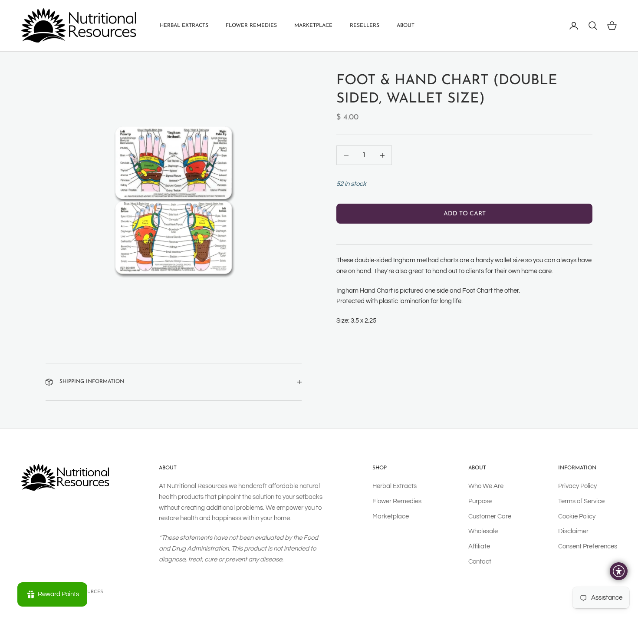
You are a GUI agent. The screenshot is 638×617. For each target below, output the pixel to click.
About (405, 25)
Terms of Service (581, 501)
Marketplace (313, 25)
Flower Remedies (251, 25)
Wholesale (483, 531)
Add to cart (465, 214)
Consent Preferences (587, 546)
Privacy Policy (577, 486)
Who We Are (485, 486)
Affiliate (479, 546)
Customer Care (489, 516)
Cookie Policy (576, 516)
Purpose (480, 501)
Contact (479, 561)
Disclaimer (573, 531)
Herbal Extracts (184, 25)
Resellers (364, 25)
